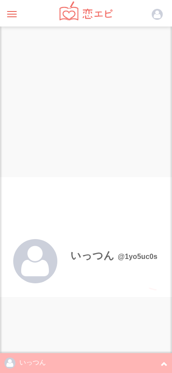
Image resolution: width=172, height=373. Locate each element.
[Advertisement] (86, 99)
